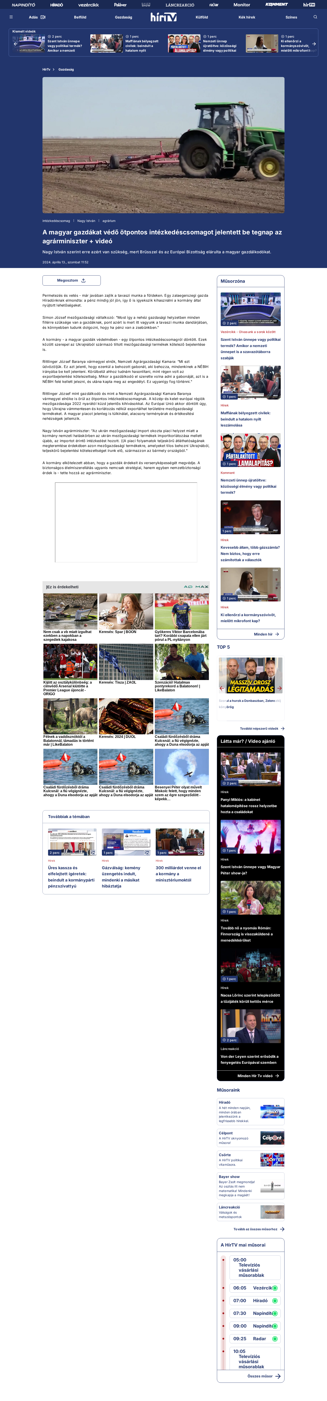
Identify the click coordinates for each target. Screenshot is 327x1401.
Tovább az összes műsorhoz (255, 1229)
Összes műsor (260, 1376)
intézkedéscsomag (56, 221)
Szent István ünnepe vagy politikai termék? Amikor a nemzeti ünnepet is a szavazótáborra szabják (65, 52)
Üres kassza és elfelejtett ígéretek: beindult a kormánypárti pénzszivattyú (71, 877)
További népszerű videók (259, 728)
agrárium (109, 221)
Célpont (226, 1133)
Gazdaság (66, 69)
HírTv (46, 69)
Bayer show (229, 1176)
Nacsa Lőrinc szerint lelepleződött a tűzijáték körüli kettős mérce (250, 998)
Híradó (224, 1102)
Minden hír (263, 634)
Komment (228, 473)
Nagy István (86, 221)
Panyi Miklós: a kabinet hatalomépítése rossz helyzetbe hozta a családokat (249, 805)
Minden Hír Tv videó (255, 1076)
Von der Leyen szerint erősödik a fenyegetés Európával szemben (250, 1059)
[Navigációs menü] (11, 16)
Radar (259, 1338)
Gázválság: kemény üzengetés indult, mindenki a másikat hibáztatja (121, 877)
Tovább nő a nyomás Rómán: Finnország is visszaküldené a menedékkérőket (247, 934)
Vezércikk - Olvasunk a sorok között (248, 332)
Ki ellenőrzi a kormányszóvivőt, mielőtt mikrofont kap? (299, 45)
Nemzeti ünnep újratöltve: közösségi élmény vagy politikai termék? (219, 48)
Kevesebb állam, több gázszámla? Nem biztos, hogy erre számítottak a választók (250, 553)
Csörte (225, 1155)
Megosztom (67, 280)
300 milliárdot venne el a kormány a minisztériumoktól (178, 873)
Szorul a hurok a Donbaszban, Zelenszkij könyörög (250, 704)
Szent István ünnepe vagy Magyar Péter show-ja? (251, 870)
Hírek (51, 860)
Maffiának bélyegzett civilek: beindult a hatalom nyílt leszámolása (142, 48)
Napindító (263, 1313)
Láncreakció (230, 1049)
